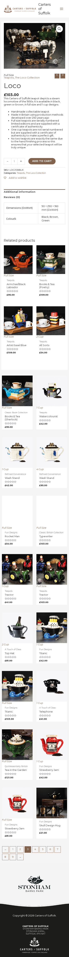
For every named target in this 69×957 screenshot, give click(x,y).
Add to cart (42, 161)
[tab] (34, 192)
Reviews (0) (12, 197)
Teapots (9, 77)
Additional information (19, 191)
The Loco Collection (27, 77)
